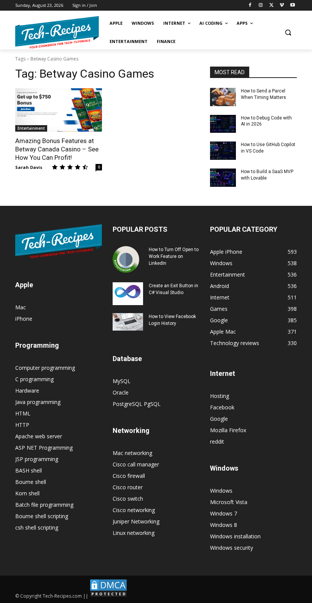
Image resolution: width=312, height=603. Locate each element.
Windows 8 (223, 524)
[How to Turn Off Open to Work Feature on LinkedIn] (128, 259)
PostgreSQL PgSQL (137, 403)
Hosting (219, 395)
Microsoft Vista (228, 502)
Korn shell (27, 493)
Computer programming (45, 367)
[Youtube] (292, 5)
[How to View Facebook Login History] (128, 321)
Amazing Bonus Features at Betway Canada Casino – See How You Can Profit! (57, 149)
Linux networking (133, 532)
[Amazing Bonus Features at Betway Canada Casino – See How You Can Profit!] (58, 110)
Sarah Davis (28, 167)
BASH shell (28, 470)
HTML (22, 413)
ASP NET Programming (44, 447)
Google (219, 418)
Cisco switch (128, 498)
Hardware (27, 390)
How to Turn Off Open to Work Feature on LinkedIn (174, 256)
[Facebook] (250, 5)
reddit (217, 441)
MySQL (122, 381)
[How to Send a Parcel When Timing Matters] (223, 97)
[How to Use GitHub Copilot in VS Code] (223, 151)
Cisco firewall (129, 475)
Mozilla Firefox (228, 430)
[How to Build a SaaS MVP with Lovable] (223, 178)
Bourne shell (30, 481)
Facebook (222, 407)
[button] (288, 32)
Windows (221, 490)
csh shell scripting (36, 527)
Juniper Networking (136, 521)
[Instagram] (260, 5)
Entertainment (31, 128)
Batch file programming (44, 504)
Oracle (121, 392)
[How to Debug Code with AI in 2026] (223, 124)
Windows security (231, 547)
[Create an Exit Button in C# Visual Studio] (128, 293)
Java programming (37, 402)
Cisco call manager (136, 464)
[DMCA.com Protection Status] (108, 596)
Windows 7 (223, 513)
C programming (34, 379)
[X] (271, 5)
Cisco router (128, 487)
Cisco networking (134, 510)
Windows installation (235, 536)
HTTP (22, 424)
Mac (20, 307)
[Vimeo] (281, 5)
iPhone (23, 318)
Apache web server (38, 436)
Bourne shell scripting (41, 516)
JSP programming (36, 459)
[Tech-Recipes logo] (57, 32)
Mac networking (132, 453)
